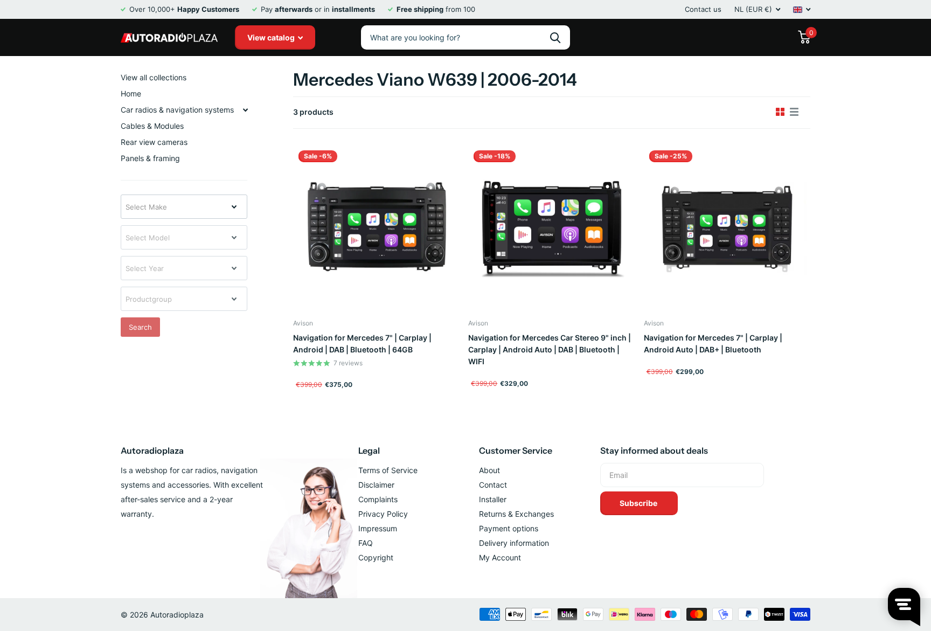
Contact (493, 484)
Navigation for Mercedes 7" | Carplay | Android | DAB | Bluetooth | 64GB (362, 343)
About (489, 470)
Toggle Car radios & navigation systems (245, 110)
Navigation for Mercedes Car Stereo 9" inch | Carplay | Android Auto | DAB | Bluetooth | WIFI (549, 349)
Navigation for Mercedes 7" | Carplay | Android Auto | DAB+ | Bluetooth (713, 343)
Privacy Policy (383, 513)
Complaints (378, 499)
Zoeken (555, 37)
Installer (492, 499)
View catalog (271, 37)
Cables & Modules (152, 125)
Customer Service (515, 450)
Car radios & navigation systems (177, 109)
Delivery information (514, 542)
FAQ (365, 542)
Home (131, 93)
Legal (369, 450)
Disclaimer (376, 484)
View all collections (153, 77)
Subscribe (639, 503)
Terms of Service (388, 470)
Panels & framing (150, 158)
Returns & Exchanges (516, 513)
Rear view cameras (154, 142)
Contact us (703, 9)
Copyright (375, 557)
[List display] (794, 112)
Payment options (508, 528)
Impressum (377, 528)
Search (140, 327)
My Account (500, 557)
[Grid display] (780, 112)
